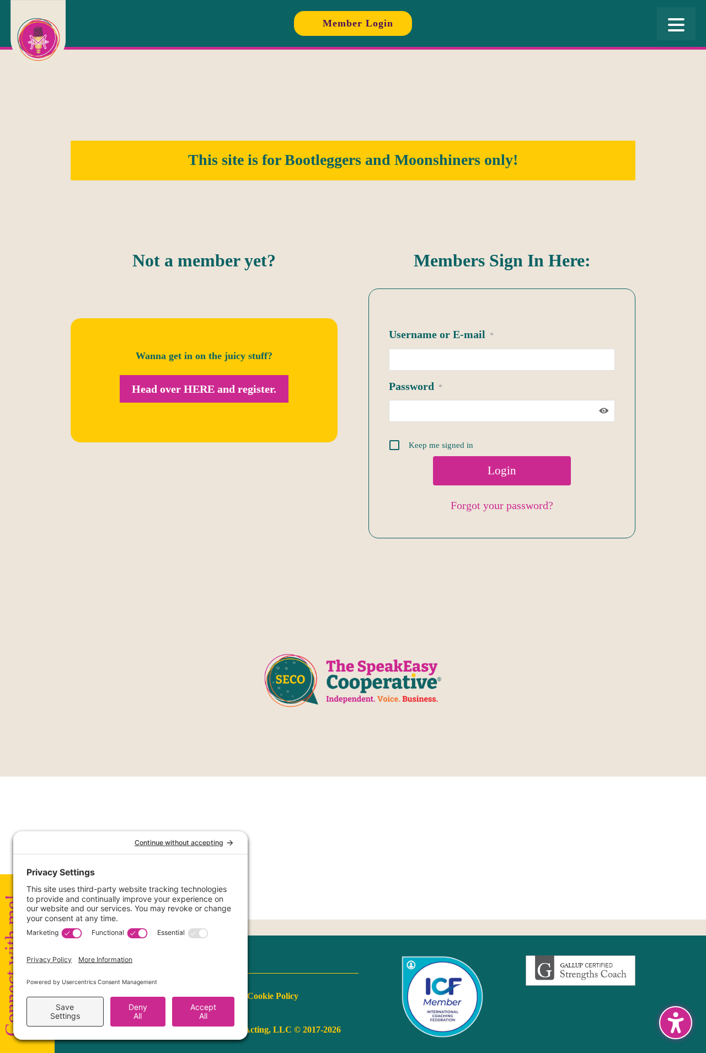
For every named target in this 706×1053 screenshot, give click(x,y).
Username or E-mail (441, 334)
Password (415, 386)
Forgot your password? (502, 505)
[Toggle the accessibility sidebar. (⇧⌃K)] (675, 1022)
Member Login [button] (358, 23)
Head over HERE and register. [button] (204, 389)
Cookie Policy (272, 996)
